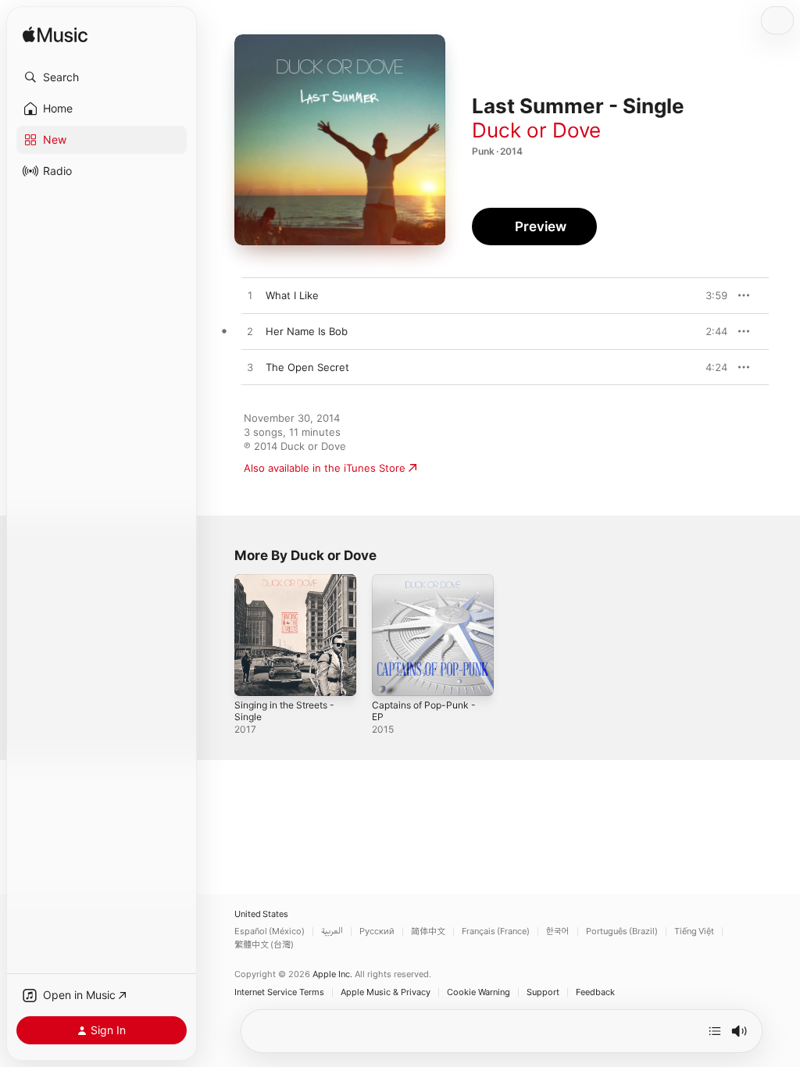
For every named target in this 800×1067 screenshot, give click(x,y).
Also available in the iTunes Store (324, 468)
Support (543, 992)
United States (261, 914)
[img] (55, 36)
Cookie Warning (478, 992)
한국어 (558, 931)
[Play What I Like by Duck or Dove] (250, 296)
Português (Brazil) (622, 931)
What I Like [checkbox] (292, 295)
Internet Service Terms (279, 992)
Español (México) (269, 931)
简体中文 (428, 931)
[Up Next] (714, 1031)
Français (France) (496, 931)
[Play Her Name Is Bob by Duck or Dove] (250, 332)
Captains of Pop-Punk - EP (424, 711)
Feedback (595, 992)
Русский (377, 931)
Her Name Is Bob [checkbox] (307, 331)
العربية (332, 931)
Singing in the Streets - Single (284, 711)
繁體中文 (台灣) (264, 944)
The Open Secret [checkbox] (307, 367)
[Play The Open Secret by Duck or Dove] (250, 368)
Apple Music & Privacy (385, 992)
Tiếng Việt (694, 931)
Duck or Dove (536, 130)
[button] (101, 77)
